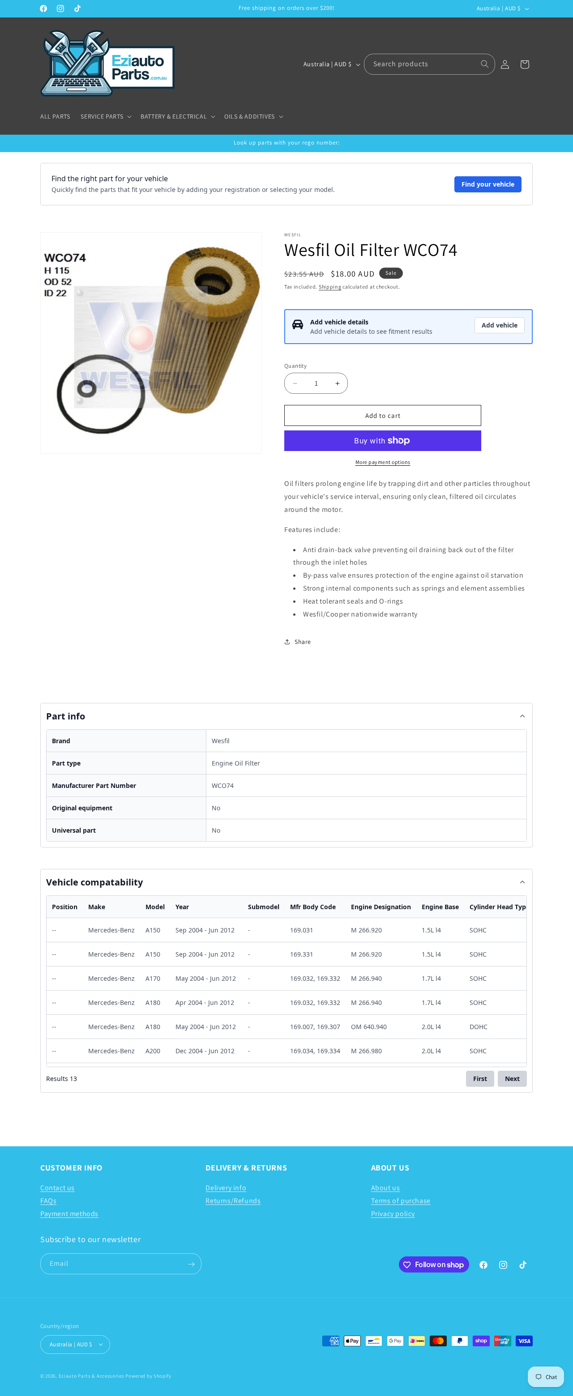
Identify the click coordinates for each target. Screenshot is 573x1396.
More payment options (383, 462)
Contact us (57, 1188)
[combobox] (429, 64)
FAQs (48, 1201)
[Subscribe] (191, 1264)
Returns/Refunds (233, 1201)
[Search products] (485, 64)
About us (385, 1188)
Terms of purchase (401, 1201)
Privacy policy (393, 1213)
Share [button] (303, 642)
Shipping (330, 286)
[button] (105, 116)
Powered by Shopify (148, 1375)
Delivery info (225, 1188)
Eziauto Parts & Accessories (91, 1375)
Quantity (295, 366)
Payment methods (69, 1213)
